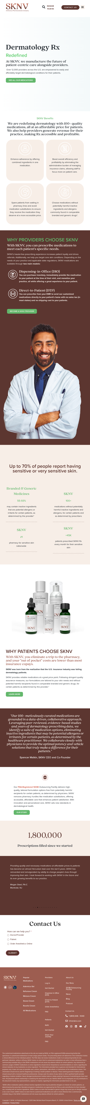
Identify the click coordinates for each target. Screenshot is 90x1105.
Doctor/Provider (17, 935)
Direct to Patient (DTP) (51, 1001)
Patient (13, 939)
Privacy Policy (14, 1103)
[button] (82, 7)
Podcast (69, 1003)
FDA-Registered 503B (28, 787)
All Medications (29, 1010)
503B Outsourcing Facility (73, 988)
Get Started (49, 988)
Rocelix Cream (29, 1005)
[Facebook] (66, 1026)
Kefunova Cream (30, 991)
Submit (12, 953)
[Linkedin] (76, 1026)
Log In (47, 983)
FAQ (46, 1011)
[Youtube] (80, 1026)
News (68, 994)
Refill (47, 1025)
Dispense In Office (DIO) (52, 994)
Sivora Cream (28, 1001)
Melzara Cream (29, 996)
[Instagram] (71, 1026)
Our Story (70, 983)
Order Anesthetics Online (21, 944)
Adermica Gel (28, 986)
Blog (68, 998)
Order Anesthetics (52, 1006)
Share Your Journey (49, 1036)
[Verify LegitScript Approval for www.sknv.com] (15, 988)
